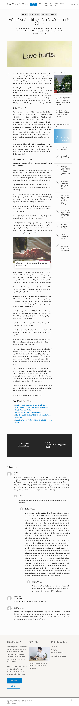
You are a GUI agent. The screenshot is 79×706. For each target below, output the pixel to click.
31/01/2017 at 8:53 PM (24, 497)
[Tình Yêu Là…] (23, 445)
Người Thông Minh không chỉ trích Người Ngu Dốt (31, 405)
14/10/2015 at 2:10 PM (19, 474)
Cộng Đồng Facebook (58, 656)
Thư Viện (54, 647)
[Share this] (8, 74)
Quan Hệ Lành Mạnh (49, 14)
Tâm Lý (24, 14)
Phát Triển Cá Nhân (17, 4)
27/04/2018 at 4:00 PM (19, 608)
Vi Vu (20, 495)
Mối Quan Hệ (34, 14)
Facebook (32, 668)
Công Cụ (54, 650)
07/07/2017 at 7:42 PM (37, 582)
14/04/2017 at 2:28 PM (19, 598)
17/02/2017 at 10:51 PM (30, 509)
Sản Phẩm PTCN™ (57, 653)
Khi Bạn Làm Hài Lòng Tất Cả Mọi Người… (29, 412)
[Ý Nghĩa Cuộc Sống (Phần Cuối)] (56, 445)
